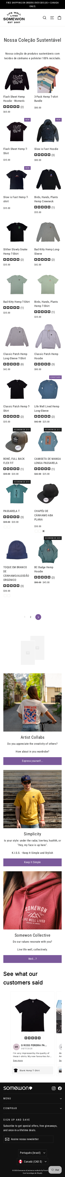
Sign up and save (16, 1119)
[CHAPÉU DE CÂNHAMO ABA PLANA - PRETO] (36, 531)
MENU (7, 1098)
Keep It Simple (32, 862)
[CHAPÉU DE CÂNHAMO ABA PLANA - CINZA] (40, 531)
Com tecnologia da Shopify (32, 1173)
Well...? (32, 958)
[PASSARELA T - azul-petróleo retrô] (5, 527)
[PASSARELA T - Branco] (9, 527)
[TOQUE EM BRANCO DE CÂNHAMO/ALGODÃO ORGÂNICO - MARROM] (5, 595)
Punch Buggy (48, 1170)
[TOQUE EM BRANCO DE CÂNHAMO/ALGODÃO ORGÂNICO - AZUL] (9, 595)
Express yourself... (32, 760)
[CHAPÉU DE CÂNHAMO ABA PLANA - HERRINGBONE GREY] (43, 531)
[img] (11, 107)
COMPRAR (10, 1108)
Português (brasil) (30, 1152)
